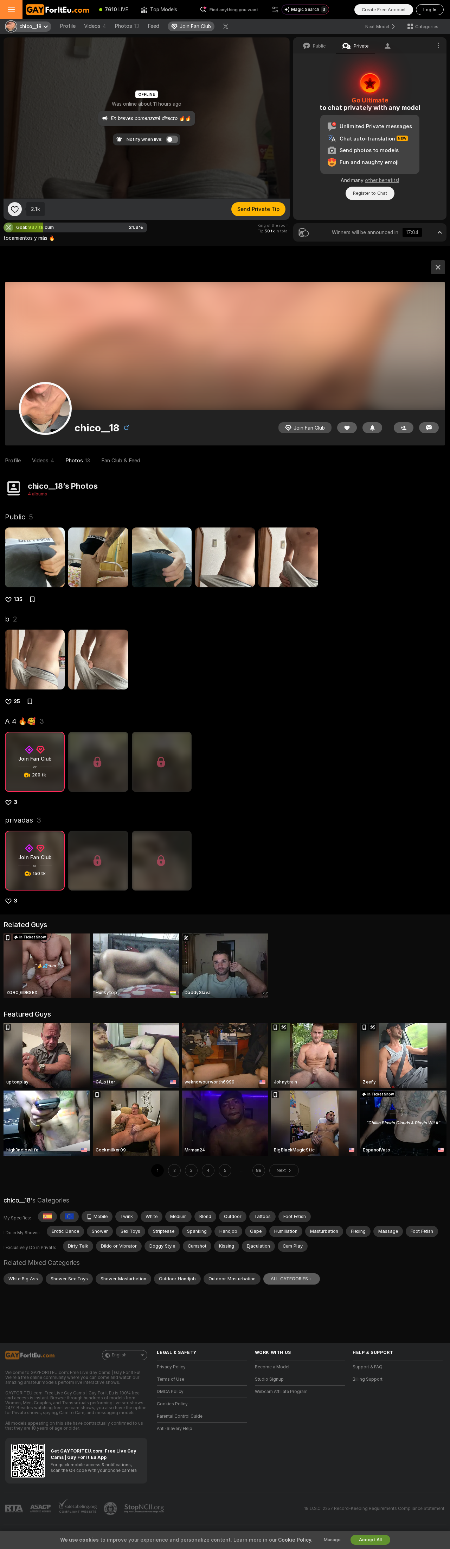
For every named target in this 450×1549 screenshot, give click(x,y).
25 (17, 701)
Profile (68, 26)
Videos (95, 26)
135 (18, 599)
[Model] (438, 267)
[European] (69, 1216)
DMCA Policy (170, 1391)
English (119, 1355)
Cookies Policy (172, 1403)
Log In (429, 9)
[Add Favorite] (15, 209)
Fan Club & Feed (120, 460)
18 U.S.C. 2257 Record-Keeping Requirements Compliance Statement (374, 1508)
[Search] (275, 9)
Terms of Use (170, 1379)
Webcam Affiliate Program (281, 1391)
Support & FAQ (367, 1366)
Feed (153, 26)
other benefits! (382, 180)
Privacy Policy (171, 1366)
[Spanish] (47, 1216)
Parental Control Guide (179, 1416)
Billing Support (367, 1379)
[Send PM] (429, 427)
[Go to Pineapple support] (111, 1508)
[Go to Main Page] (57, 9)
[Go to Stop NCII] (145, 1508)
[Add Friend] (403, 427)
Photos (127, 26)
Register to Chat (370, 193)
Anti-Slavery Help (174, 1428)
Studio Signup (269, 1379)
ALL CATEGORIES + (292, 1278)
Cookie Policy (294, 1540)
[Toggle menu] (11, 9)
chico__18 (17, 1200)
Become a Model (272, 1366)
